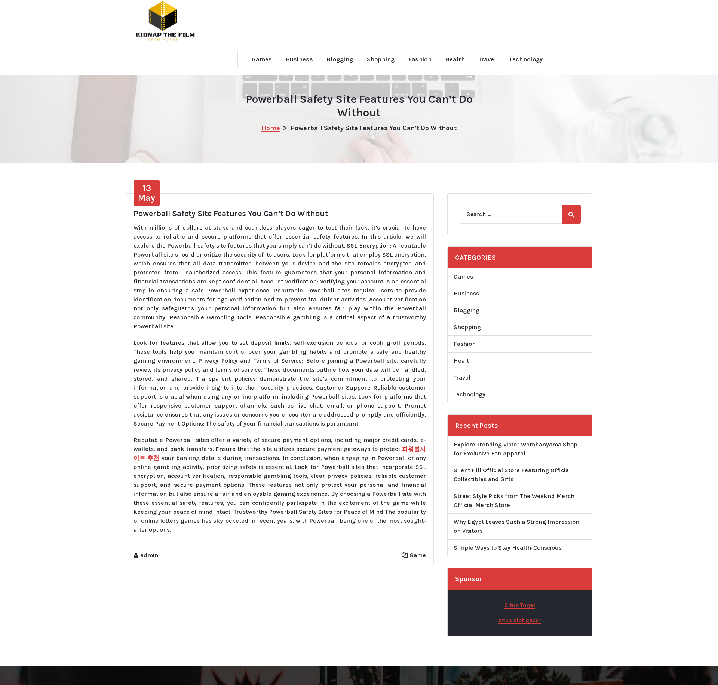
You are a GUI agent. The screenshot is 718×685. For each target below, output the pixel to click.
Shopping (380, 59)
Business (299, 59)
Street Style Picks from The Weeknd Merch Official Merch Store (514, 500)
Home (270, 128)
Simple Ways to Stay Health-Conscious (508, 547)
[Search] (571, 214)
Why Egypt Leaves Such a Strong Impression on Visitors (516, 526)
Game (417, 555)
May (146, 193)
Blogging (339, 59)
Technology (526, 59)
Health (455, 59)
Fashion (420, 59)
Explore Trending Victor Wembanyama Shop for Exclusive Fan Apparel (515, 449)
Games (262, 59)
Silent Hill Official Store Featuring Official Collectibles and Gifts (512, 475)
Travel (487, 59)
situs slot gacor (519, 620)
